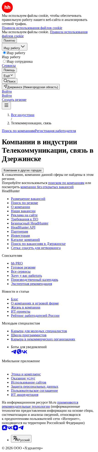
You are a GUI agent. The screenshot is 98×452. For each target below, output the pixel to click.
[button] (7, 91)
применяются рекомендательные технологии (40, 404)
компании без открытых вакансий (47, 187)
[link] (9, 81)
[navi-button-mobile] (6, 105)
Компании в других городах (23, 170)
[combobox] (21, 438)
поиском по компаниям (66, 183)
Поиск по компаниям (18, 131)
